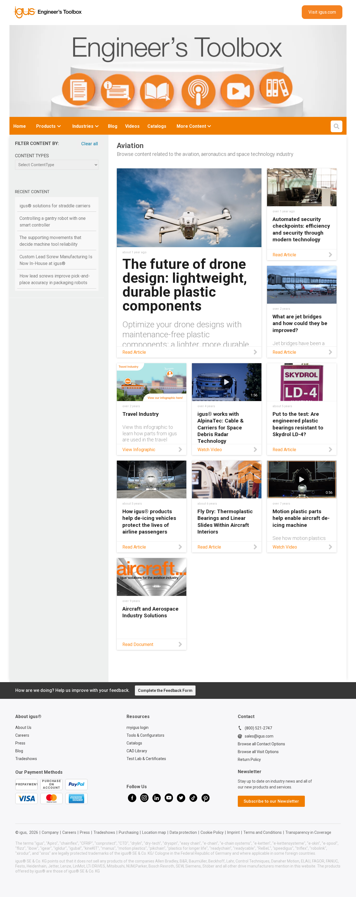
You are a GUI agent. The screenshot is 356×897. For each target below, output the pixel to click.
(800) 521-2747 (258, 728)
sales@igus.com (259, 736)
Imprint (233, 832)
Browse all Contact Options (261, 744)
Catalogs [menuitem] (156, 126)
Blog (19, 751)
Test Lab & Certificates (146, 758)
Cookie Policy (212, 832)
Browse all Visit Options (258, 751)
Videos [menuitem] (132, 126)
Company (50, 832)
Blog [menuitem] (112, 126)
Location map (154, 832)
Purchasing (129, 832)
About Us (23, 727)
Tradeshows (26, 758)
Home (19, 126)
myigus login (138, 727)
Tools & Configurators (145, 735)
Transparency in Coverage (308, 832)
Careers (22, 735)
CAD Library (137, 751)
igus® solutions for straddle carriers (54, 205)
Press (20, 743)
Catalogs (134, 743)
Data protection (183, 832)
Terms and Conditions (262, 832)
